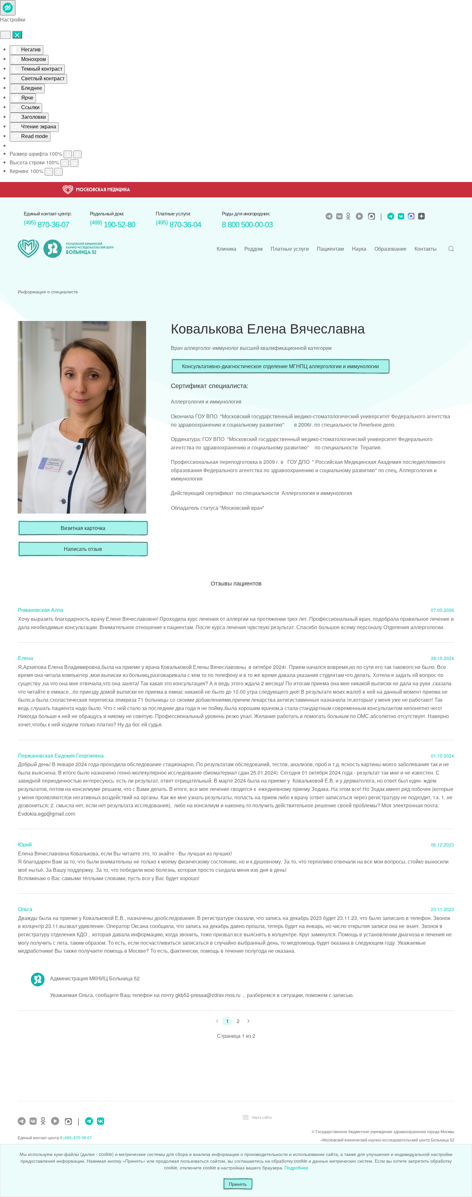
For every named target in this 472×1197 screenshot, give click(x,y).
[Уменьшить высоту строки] (64, 163)
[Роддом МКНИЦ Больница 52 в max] (410, 217)
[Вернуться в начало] (66, 249)
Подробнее (296, 1167)
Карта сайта (262, 1117)
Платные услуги (290, 248)
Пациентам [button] (330, 248)
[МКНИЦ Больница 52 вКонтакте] (340, 216)
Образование (390, 248)
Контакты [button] (426, 248)
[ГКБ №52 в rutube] (57, 1121)
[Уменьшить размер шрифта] (68, 154)
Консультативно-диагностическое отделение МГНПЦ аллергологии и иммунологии (280, 366)
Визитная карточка (83, 528)
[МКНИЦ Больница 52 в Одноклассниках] (350, 216)
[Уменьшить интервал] (49, 172)
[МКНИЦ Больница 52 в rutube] (361, 216)
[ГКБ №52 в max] (70, 1122)
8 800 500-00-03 (247, 224)
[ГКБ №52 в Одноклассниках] (44, 1121)
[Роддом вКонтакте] (400, 216)
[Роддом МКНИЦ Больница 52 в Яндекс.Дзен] (420, 217)
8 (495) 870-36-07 (76, 1137)
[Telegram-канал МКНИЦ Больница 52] (330, 216)
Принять (238, 1184)
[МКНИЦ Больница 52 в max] (373, 217)
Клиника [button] (226, 248)
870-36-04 (178, 224)
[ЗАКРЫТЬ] (17, 35)
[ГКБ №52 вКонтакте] (34, 1121)
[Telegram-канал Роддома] (389, 216)
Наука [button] (359, 248)
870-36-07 (46, 224)
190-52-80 (112, 224)
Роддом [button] (253, 248)
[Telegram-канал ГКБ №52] (22, 1121)
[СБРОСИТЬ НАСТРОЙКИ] (5, 35)
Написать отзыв (83, 548)
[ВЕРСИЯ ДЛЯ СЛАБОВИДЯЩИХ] (7, 7)
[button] (451, 249)
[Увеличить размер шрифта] (77, 154)
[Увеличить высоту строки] (74, 163)
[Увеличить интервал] (58, 172)
